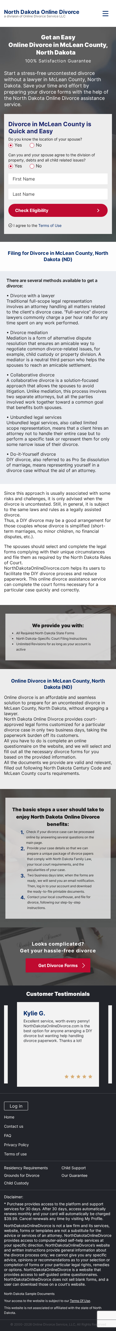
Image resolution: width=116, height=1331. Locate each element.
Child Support (74, 1167)
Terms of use (15, 1154)
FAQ (7, 1135)
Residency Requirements (26, 1167)
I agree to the (37, 225)
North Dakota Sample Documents (29, 1294)
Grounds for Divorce (21, 1175)
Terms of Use (50, 225)
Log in (16, 1106)
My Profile (93, 1218)
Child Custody (16, 1183)
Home (9, 1117)
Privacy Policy (16, 1144)
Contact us (13, 1126)
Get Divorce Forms (58, 965)
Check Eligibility (31, 210)
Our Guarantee (74, 1175)
